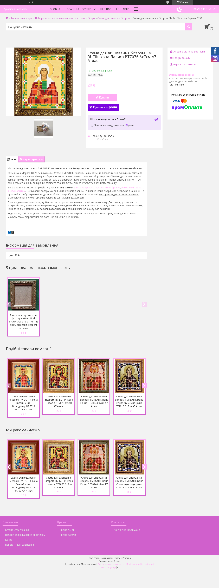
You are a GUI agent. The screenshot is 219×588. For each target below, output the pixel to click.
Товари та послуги (78, 9)
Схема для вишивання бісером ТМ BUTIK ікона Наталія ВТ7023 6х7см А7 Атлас (59, 401)
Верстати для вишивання (20, 544)
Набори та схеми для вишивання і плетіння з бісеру (65, 18)
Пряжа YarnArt (68, 534)
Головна (54, 9)
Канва (8, 539)
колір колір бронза (109, 187)
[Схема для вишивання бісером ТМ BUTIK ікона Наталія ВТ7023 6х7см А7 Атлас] (58, 376)
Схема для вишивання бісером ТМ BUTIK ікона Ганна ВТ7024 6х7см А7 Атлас (94, 401)
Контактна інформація (127, 529)
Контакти (122, 9)
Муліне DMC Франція (17, 529)
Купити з (99, 107)
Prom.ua (127, 558)
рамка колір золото (85, 187)
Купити (104, 97)
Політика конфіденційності (140, 564)
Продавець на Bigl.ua (109, 561)
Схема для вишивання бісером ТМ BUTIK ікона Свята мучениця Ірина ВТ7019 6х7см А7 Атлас (129, 401)
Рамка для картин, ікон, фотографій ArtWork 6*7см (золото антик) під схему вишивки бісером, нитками (23, 322)
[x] (12, 232)
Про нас (105, 9)
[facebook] (9, 232)
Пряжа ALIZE (67, 529)
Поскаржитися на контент (111, 564)
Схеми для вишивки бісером (113, 18)
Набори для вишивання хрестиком (25, 534)
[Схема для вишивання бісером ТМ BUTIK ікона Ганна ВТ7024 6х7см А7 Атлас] (94, 376)
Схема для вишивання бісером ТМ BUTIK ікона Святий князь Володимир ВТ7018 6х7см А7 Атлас (23, 403)
